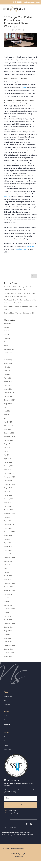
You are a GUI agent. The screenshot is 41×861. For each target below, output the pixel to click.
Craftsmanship (8, 696)
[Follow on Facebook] (22, 824)
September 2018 (9, 590)
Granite (6, 327)
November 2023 (9, 477)
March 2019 (8, 576)
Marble (6, 335)
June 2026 (7, 371)
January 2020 (8, 554)
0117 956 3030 (17, 2)
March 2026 (8, 382)
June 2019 (7, 569)
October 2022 (8, 510)
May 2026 (7, 374)
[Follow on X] (26, 824)
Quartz (25, 30)
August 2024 (8, 444)
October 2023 (8, 481)
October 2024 (8, 440)
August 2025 (8, 404)
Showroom (7, 704)
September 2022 (9, 514)
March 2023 (8, 495)
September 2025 (9, 400)
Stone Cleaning (9, 349)
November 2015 (9, 645)
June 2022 (7, 517)
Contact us (30, 246)
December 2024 (9, 433)
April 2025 (7, 418)
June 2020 (7, 539)
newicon (9, 30)
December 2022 (9, 506)
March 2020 (8, 547)
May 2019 (7, 572)
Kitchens (6, 716)
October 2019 (8, 561)
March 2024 (8, 462)
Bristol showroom (21, 249)
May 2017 (7, 612)
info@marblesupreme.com (32, 2)
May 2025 (7, 415)
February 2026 (8, 385)
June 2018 (7, 598)
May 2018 (7, 602)
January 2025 (8, 429)
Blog (5, 700)
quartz (24, 88)
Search (34, 276)
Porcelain (7, 338)
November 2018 (9, 583)
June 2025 (7, 411)
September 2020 (9, 532)
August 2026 (8, 363)
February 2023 (8, 499)
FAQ (5, 827)
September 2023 (9, 484)
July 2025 (7, 407)
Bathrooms (7, 324)
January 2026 (8, 389)
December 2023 (9, 473)
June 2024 (7, 451)
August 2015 (8, 656)
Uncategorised (8, 353)
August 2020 (8, 536)
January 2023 (8, 503)
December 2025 (9, 393)
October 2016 (8, 627)
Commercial (7, 724)
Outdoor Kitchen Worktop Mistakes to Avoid (19, 313)
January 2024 (8, 470)
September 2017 (9, 609)
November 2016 (9, 624)
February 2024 (8, 466)
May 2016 (7, 634)
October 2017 (8, 605)
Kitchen (6, 331)
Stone (6, 346)
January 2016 (8, 638)
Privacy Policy (12, 827)
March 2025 (8, 422)
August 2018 (8, 594)
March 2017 (8, 620)
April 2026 (7, 378)
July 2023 (7, 492)
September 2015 (9, 653)
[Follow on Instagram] (30, 824)
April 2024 (7, 459)
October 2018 (8, 587)
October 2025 (8, 396)
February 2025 (8, 426)
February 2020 (8, 550)
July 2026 (7, 367)
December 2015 (9, 642)
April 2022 (7, 521)
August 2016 (8, 631)
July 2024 (7, 448)
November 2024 (9, 437)
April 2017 (7, 616)
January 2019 (8, 580)
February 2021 (8, 528)
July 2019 (7, 565)
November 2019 (9, 558)
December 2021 (9, 525)
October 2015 (8, 649)
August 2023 (8, 488)
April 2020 (7, 543)
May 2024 (7, 455)
